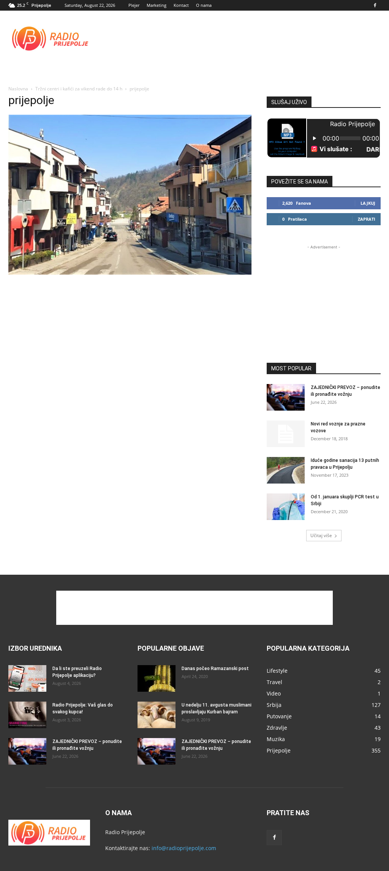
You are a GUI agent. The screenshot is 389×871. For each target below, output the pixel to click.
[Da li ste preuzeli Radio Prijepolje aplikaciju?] (27, 678)
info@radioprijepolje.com (184, 848)
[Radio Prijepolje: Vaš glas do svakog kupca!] (27, 715)
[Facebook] (375, 5)
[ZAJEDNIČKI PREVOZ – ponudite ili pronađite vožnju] (286, 397)
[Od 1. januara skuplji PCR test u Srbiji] (286, 506)
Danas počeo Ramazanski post (215, 668)
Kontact (181, 5)
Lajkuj (368, 203)
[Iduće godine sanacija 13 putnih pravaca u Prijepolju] (286, 470)
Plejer (133, 5)
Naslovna (18, 88)
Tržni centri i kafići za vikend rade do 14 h (78, 88)
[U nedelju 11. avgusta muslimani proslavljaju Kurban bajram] (157, 715)
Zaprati (366, 219)
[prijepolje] (129, 272)
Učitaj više (321, 535)
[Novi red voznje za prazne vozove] (286, 433)
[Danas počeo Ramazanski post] (157, 678)
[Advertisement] (242, 38)
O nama (204, 5)
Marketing (156, 5)
